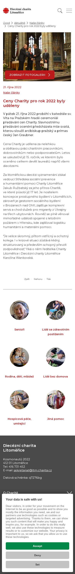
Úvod (6, 22)
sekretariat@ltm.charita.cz (33, 470)
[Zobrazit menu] (69, 10)
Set (37, 564)
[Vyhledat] (60, 10)
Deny (37, 555)
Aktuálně (19, 22)
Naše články (37, 22)
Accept (37, 546)
